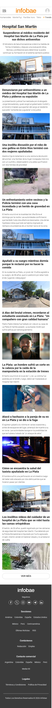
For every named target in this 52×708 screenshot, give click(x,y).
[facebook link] (11, 602)
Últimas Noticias (23, 630)
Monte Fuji (15, 17)
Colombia (18, 617)
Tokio (37, 17)
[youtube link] (29, 602)
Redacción (21, 646)
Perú (23, 624)
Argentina (9, 662)
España (28, 617)
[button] (4, 11)
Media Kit (26, 669)
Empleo (31, 646)
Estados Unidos (40, 617)
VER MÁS (26, 576)
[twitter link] (17, 602)
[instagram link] (23, 602)
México (15, 624)
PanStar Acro (27, 17)
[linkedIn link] (41, 602)
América (8, 617)
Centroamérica (33, 624)
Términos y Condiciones (16, 685)
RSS (34, 630)
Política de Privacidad (37, 685)
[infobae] (26, 11)
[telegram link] (35, 602)
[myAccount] (47, 11)
